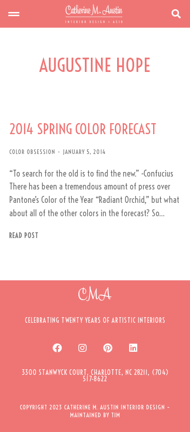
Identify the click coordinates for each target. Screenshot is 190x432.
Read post (24, 236)
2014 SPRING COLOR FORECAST (82, 129)
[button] (14, 14)
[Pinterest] (108, 348)
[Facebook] (57, 348)
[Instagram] (82, 348)
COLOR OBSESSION (32, 151)
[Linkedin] (133, 348)
